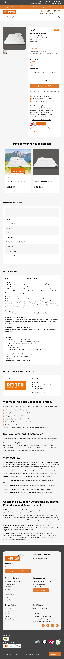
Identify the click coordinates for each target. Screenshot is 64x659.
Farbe (32, 60)
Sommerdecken (34, 41)
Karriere (41, 1)
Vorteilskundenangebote (12, 581)
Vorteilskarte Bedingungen (41, 619)
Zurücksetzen (52, 72)
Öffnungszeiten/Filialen (40, 558)
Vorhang (7, 589)
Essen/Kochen (9, 595)
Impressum (36, 611)
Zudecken (20, 24)
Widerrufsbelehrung (39, 584)
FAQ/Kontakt (57, 1)
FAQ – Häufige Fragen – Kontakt (42, 581)
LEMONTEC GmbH (14, 654)
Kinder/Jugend (9, 600)
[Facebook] (43, 625)
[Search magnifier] (59, 17)
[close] (62, 7)
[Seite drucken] (34, 131)
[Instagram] (47, 625)
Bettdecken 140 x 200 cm (42, 38)
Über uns (8, 608)
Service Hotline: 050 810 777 (53, 3)
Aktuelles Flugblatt (10, 584)
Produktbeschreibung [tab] (12, 271)
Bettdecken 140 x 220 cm (36, 40)
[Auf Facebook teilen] (31, 131)
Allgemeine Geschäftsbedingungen (43, 608)
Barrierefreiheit (10, 619)
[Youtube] (52, 625)
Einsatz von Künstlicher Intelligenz (43, 621)
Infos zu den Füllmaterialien (21, 451)
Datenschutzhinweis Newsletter (43, 616)
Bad (6, 597)
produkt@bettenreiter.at (39, 392)
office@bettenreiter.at (13, 567)
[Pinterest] (57, 625)
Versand (43, 51)
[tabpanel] (18, 171)
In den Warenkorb (45, 86)
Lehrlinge (48, 1)
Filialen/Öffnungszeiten (36, 3)
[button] (23, 196)
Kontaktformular (19, 571)
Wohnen (7, 592)
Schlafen (12, 24)
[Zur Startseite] (9, 12)
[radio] (32, 64)
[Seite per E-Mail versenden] (37, 131)
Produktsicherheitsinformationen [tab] (17, 371)
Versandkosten (37, 587)
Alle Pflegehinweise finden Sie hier (41, 120)
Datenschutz (37, 613)
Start (6, 24)
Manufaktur (8, 616)
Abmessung (34, 69)
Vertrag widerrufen (41, 590)
